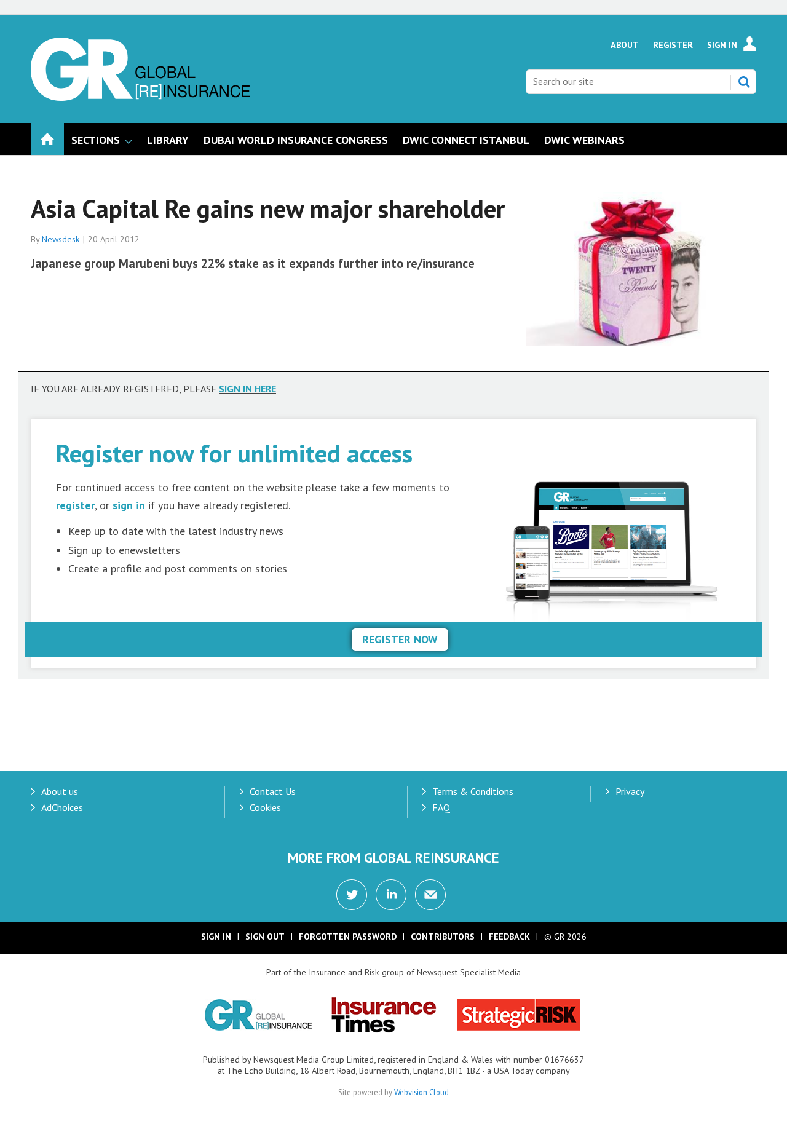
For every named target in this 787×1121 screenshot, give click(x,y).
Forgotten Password (348, 936)
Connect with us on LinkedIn (391, 895)
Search (744, 82)
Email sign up (430, 895)
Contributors (443, 936)
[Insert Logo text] (140, 97)
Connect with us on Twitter (352, 895)
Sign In (722, 45)
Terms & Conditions (472, 791)
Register (673, 45)
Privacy (629, 791)
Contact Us (273, 791)
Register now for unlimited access (234, 453)
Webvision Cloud (421, 1092)
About (625, 45)
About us (59, 791)
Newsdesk (61, 239)
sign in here (247, 388)
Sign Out (265, 936)
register (75, 505)
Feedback (509, 936)
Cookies (265, 807)
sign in (129, 505)
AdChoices (62, 807)
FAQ (441, 807)
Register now (400, 639)
